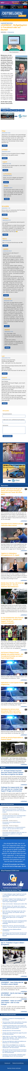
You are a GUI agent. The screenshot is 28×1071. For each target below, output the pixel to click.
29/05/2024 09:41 (8, 187)
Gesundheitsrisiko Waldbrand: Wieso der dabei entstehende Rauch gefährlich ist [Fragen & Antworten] (14, 834)
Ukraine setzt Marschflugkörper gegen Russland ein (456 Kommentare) (14, 1033)
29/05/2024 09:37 (7, 251)
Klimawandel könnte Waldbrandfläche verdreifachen (11, 823)
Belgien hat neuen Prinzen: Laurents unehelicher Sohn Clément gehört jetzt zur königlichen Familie (14, 917)
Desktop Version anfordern (14, 1068)
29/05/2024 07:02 (6, 357)
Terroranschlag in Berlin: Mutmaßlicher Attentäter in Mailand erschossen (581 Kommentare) (14, 1022)
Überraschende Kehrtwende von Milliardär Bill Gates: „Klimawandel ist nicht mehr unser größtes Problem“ (14, 810)
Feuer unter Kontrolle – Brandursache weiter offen (14, 903)
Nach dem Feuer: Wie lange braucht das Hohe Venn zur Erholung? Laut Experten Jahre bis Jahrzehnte (14, 912)
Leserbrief (3, 23)
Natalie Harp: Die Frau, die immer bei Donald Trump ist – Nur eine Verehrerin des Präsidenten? (14, 926)
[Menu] (2, 20)
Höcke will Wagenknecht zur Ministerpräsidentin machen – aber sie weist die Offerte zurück (13, 828)
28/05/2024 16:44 (6, 151)
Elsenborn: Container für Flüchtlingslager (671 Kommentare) (13, 1019)
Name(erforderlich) (7, 414)
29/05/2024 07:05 (6, 379)
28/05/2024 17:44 (6, 208)
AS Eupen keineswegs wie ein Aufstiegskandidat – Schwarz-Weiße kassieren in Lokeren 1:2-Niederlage (14, 817)
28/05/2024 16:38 (6, 132)
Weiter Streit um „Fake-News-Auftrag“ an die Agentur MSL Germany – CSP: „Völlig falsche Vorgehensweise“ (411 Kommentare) (14, 1038)
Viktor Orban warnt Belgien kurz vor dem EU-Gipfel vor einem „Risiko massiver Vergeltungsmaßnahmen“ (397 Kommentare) (14, 1046)
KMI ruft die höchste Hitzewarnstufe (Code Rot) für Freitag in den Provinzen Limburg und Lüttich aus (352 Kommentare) (14, 1051)
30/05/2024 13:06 (8, 300)
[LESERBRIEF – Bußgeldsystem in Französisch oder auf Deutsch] (14, 42)
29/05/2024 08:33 (7, 175)
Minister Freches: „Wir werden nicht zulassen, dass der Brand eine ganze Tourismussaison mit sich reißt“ (14, 907)
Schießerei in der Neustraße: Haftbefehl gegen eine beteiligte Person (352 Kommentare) (14, 1055)
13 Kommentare (10, 32)
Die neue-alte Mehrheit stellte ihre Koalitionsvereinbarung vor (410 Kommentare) (14, 1042)
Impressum (7, 1063)
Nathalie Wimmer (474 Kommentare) (11, 1030)
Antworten (5, 145)
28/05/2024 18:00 (7, 163)
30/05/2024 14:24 (9, 331)
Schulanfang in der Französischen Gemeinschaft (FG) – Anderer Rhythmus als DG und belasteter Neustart (14, 934)
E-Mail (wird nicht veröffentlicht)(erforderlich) (14, 419)
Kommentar (5, 425)
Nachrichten (9, 23)
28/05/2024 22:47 (7, 240)
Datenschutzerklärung (17, 1063)
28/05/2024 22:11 (7, 220)
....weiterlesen (23, 521)
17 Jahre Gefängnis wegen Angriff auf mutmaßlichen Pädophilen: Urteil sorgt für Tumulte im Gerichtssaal (14, 895)
